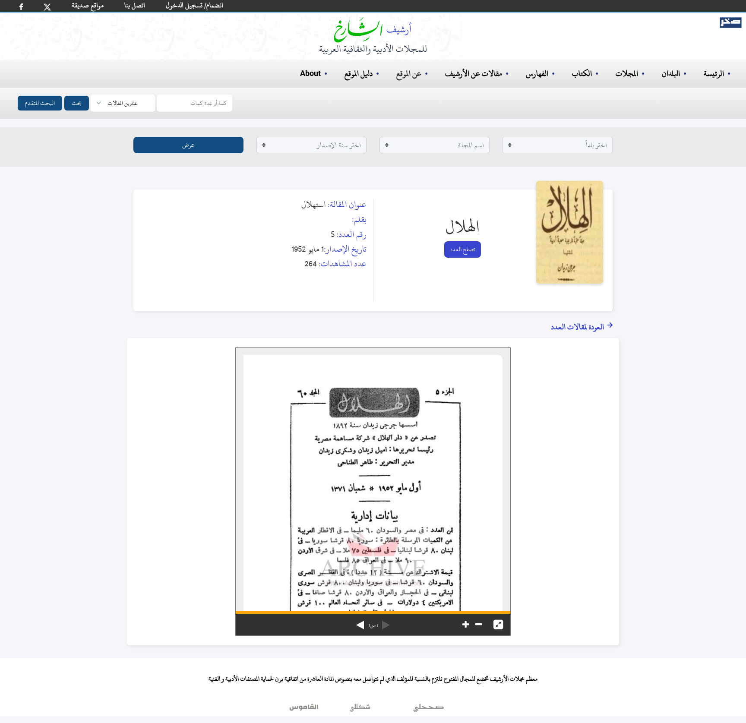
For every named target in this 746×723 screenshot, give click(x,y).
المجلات (627, 73)
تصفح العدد (462, 249)
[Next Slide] (360, 622)
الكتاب (582, 73)
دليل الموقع (359, 73)
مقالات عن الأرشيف (473, 73)
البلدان (671, 73)
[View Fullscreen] (498, 624)
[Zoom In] (465, 624)
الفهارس (537, 73)
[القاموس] (304, 709)
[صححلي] (428, 709)
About (310, 73)
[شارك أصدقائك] (21, 6)
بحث (77, 103)
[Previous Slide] (386, 622)
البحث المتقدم (40, 103)
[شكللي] (360, 709)
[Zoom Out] (478, 624)
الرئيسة (714, 73)
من (373, 625)
